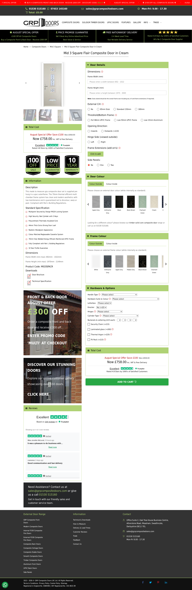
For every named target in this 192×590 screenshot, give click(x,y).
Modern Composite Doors (33, 527)
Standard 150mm (124, 109)
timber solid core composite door (143, 223)
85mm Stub (105, 109)
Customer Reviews (80, 532)
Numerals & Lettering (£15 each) (101, 320)
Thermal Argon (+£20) (100, 334)
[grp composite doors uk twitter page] (150, 582)
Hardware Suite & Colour (98, 299)
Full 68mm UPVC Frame (100, 120)
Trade (75, 536)
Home (26, 47)
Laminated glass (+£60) (101, 329)
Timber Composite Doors (33, 560)
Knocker (91, 307)
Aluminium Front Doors (32, 564)
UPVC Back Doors (30, 568)
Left (92, 142)
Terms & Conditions (31, 583)
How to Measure (79, 524)
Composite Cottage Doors (33, 548)
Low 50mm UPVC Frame (127, 120)
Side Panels (28, 572)
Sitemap (64, 583)
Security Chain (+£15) (100, 324)
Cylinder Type (93, 316)
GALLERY (137, 22)
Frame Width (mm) (95, 77)
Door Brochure (38, 275)
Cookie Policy (55, 583)
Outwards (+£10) (111, 131)
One (102, 165)
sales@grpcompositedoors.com (47, 490)
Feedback (76, 540)
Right (103, 142)
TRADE (156, 22)
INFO (146, 22)
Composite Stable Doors (33, 552)
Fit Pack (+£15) (97, 340)
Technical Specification (41, 281)
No (92, 109)
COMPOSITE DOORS (71, 22)
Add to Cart (125, 382)
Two (112, 165)
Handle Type (93, 295)
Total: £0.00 (35, 12)
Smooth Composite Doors (33, 556)
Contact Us (77, 544)
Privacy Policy (44, 583)
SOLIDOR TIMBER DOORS (93, 22)
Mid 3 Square (55, 47)
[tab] (127, 65)
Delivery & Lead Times (81, 528)
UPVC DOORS (113, 22)
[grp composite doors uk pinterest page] (158, 582)
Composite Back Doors (32, 544)
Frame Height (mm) (96, 88)
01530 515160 (48, 494)
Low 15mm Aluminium (153, 120)
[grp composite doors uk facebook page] (142, 582)
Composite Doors (39, 47)
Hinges (90, 312)
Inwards (94, 131)
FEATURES (126, 22)
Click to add (95, 154)
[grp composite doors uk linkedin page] (166, 582)
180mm (141, 109)
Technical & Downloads (81, 520)
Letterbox (92, 303)
